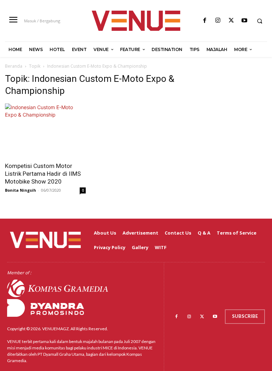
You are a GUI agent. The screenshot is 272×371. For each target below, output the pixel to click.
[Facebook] (205, 21)
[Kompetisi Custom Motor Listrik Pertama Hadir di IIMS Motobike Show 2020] (45, 130)
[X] (231, 21)
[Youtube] (244, 21)
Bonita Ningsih (20, 190)
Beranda (13, 66)
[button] (259, 21)
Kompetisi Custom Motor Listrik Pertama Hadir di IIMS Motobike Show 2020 (43, 173)
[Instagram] (218, 21)
